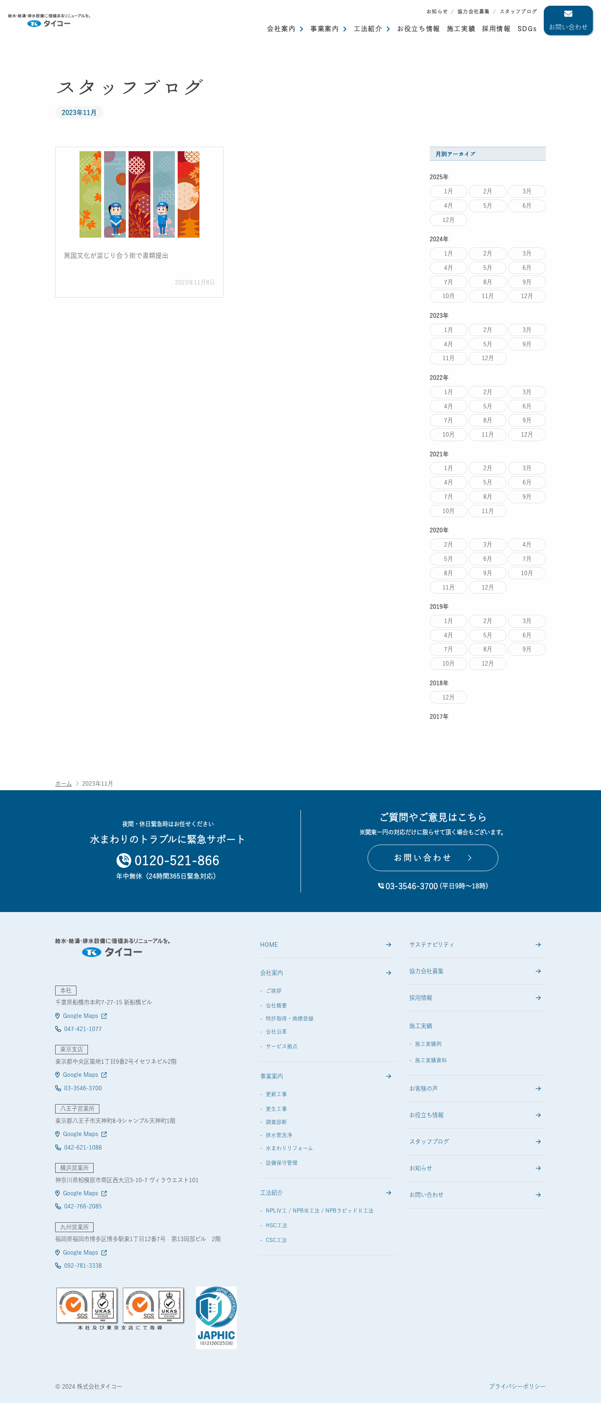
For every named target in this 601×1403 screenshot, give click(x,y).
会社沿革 (276, 1031)
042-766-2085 (83, 1206)
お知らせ (437, 11)
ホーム (63, 783)
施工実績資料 (431, 1060)
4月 (448, 205)
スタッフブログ (518, 11)
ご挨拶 (274, 990)
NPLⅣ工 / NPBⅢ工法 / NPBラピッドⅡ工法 (320, 1210)
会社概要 (276, 1005)
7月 (448, 282)
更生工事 (276, 1109)
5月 (487, 205)
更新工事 (276, 1094)
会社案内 (281, 28)
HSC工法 (276, 1225)
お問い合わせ (568, 27)
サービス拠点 (282, 1046)
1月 (448, 191)
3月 (527, 191)
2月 (487, 191)
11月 (488, 296)
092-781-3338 (83, 1265)
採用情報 (420, 998)
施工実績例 (428, 1044)
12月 (448, 220)
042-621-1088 (83, 1147)
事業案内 (324, 28)
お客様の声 (423, 1088)
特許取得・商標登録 (290, 1018)
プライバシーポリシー (517, 1386)
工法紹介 (368, 28)
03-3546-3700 (83, 1088)
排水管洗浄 (279, 1135)
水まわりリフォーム (289, 1148)
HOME (269, 944)
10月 (448, 296)
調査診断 (276, 1122)
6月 (527, 205)
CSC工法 (276, 1240)
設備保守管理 (282, 1162)
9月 (527, 282)
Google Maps (80, 1016)
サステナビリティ (432, 944)
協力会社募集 (473, 11)
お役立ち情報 (418, 28)
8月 (487, 282)
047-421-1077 (83, 1029)
